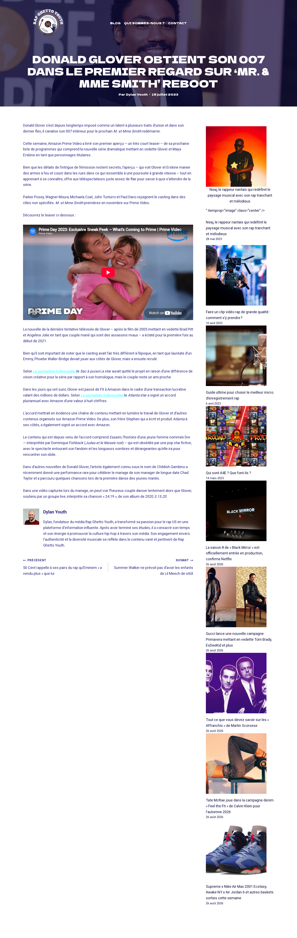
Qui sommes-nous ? (144, 23)
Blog (115, 23)
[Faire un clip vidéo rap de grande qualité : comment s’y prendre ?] (240, 275)
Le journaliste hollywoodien (102, 395)
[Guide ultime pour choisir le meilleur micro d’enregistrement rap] (240, 356)
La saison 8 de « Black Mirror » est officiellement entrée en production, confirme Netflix (234, 553)
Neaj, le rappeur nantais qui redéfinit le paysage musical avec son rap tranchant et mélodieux (240, 195)
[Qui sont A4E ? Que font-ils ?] (240, 436)
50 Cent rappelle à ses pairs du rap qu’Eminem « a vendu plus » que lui (62, 567)
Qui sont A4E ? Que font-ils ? (228, 473)
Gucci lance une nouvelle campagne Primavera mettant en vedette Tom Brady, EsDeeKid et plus (239, 639)
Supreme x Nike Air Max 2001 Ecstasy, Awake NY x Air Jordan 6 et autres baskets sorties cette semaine (240, 892)
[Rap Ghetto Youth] (48, 23)
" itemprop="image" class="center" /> (235, 210)
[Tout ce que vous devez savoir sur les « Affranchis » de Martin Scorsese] (240, 683)
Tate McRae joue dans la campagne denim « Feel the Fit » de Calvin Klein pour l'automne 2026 (240, 806)
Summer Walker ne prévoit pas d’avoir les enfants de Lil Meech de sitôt (153, 567)
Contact (177, 23)
